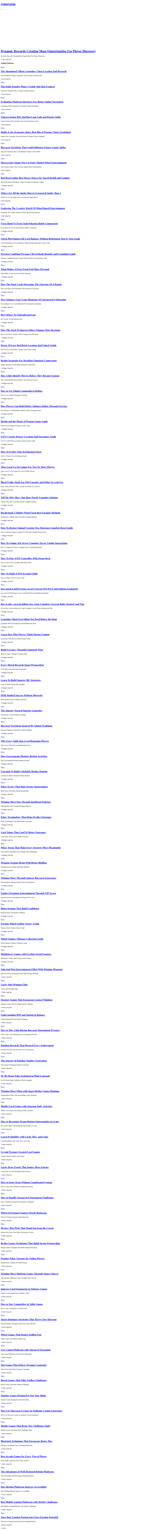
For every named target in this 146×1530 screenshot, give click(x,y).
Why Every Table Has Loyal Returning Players (25, 741)
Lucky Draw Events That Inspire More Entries (25, 1167)
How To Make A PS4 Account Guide (19, 573)
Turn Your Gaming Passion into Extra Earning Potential (29, 1517)
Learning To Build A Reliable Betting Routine (24, 771)
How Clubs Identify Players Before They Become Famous (30, 375)
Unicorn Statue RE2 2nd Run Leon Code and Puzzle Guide (31, 117)
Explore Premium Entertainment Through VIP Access (28, 893)
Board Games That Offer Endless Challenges (24, 1380)
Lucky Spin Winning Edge (14, 984)
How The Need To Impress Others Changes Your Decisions (30, 330)
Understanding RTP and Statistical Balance (23, 1015)
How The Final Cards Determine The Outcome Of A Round (31, 284)
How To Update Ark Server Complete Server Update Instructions (34, 543)
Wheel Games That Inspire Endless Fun (21, 1334)
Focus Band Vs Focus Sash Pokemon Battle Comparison (29, 223)
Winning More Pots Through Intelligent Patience (26, 802)
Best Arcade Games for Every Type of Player (24, 1456)
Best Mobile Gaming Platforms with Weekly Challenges (29, 1502)
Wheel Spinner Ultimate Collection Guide (22, 939)
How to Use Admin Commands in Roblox (21, 391)
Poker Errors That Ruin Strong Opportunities (24, 786)
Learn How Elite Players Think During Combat (25, 634)
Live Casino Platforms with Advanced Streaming (26, 1350)
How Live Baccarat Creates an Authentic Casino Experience (31, 1410)
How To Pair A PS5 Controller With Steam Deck (25, 558)
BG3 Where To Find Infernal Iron (18, 315)
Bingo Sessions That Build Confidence (20, 908)
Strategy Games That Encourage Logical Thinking (26, 1000)
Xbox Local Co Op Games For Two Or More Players (28, 467)
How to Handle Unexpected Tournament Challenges (27, 1197)
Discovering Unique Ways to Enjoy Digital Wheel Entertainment (34, 162)
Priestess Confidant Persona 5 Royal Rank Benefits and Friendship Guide (38, 254)
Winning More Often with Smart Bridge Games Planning (30, 1091)
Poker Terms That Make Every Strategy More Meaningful (31, 847)
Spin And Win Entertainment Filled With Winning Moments (32, 969)
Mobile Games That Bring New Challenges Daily (25, 1426)
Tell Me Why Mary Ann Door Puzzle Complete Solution (29, 497)
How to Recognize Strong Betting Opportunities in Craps (30, 1121)
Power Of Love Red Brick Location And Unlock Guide (28, 345)
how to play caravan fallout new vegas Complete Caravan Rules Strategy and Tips (42, 604)
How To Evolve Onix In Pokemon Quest (21, 452)
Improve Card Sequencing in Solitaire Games (24, 1289)
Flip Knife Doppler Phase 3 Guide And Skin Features (28, 86)
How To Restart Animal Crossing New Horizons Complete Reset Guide (37, 528)
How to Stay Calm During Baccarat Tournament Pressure (30, 1030)
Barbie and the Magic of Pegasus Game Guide (24, 421)
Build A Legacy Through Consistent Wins (22, 649)
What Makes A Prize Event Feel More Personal (25, 269)
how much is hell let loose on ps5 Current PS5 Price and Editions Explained (39, 589)
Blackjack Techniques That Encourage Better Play (26, 1441)
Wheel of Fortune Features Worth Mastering (24, 1213)
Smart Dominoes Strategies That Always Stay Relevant (29, 1319)
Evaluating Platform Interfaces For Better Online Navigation (32, 101)
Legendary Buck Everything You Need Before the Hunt (29, 619)
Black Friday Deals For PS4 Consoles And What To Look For (32, 482)
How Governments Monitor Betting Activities (24, 756)
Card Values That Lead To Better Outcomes (23, 832)
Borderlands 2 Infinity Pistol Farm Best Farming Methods (30, 512)
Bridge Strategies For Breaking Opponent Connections (29, 360)
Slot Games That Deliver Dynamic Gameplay (24, 1365)
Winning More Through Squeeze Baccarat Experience (28, 878)
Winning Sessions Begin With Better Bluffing (24, 862)
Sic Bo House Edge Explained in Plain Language (25, 1076)
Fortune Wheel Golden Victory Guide (20, 923)
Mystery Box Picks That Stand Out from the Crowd (27, 1228)
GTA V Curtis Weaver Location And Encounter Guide (28, 436)
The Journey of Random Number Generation (24, 1060)
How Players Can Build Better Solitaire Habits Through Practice (34, 406)
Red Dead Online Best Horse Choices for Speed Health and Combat (35, 178)
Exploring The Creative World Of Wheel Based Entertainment (33, 208)
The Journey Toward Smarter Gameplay (21, 710)
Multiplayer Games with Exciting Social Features (26, 954)
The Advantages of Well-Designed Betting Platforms (27, 1471)
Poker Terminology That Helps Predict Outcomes (26, 817)
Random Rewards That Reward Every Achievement (27, 1045)
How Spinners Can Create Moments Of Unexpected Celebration (33, 299)
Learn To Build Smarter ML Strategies (21, 680)
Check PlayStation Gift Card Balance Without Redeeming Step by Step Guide (40, 238)
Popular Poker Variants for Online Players (22, 1258)
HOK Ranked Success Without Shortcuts (22, 695)
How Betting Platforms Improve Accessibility (24, 1487)
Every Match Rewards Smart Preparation (22, 665)
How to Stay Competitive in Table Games (22, 1304)
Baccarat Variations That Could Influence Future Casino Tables (33, 147)
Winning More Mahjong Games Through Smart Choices (29, 1273)
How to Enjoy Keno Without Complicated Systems (26, 1182)
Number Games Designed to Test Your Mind (23, 1395)
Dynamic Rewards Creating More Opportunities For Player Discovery (48, 51)
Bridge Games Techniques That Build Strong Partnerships (30, 1243)
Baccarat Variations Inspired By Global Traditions (26, 726)
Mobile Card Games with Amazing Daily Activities (26, 1106)
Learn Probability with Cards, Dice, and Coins (24, 1136)
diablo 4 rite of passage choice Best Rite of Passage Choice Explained (36, 132)
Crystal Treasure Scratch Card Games (20, 1152)
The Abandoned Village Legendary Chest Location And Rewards (34, 71)
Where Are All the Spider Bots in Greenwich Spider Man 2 (31, 193)
